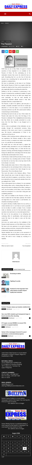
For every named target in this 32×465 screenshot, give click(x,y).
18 (8, 448)
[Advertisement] (16, 19)
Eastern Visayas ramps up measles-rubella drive (16, 307)
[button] (30, 14)
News (3, 327)
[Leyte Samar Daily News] (16, 6)
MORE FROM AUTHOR (19, 269)
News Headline (5, 318)
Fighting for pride (15, 281)
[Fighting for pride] (5, 282)
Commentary (8, 41)
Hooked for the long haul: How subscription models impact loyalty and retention (19, 290)
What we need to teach (7, 246)
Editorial (3, 277)
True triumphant (26, 246)
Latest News (4, 336)
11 (8, 445)
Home (2, 23)
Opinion (7, 23)
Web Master (5, 46)
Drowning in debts (15, 273)
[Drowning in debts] (5, 275)
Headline (4, 309)
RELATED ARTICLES (7, 269)
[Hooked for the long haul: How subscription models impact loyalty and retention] (5, 290)
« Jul (3, 457)
